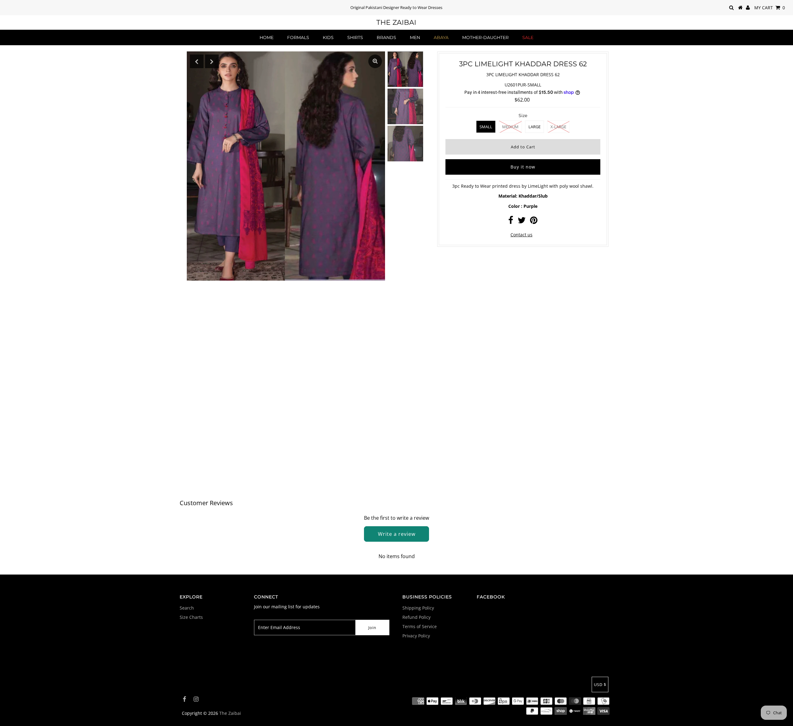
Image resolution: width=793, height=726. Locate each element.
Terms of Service (419, 626)
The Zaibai (396, 22)
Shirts (355, 37)
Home (267, 37)
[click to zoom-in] (375, 61)
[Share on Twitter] (522, 222)
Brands (386, 37)
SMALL (486, 126)
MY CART (769, 8)
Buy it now (522, 167)
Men (415, 37)
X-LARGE (558, 126)
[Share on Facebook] (510, 222)
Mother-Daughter (485, 37)
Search (187, 608)
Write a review (396, 534)
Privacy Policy (416, 636)
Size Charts (191, 617)
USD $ (600, 684)
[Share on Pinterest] (533, 222)
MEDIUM (510, 126)
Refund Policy (416, 617)
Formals (298, 37)
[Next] (212, 61)
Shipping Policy (418, 608)
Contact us (521, 235)
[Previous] (197, 61)
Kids (328, 37)
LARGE (534, 126)
